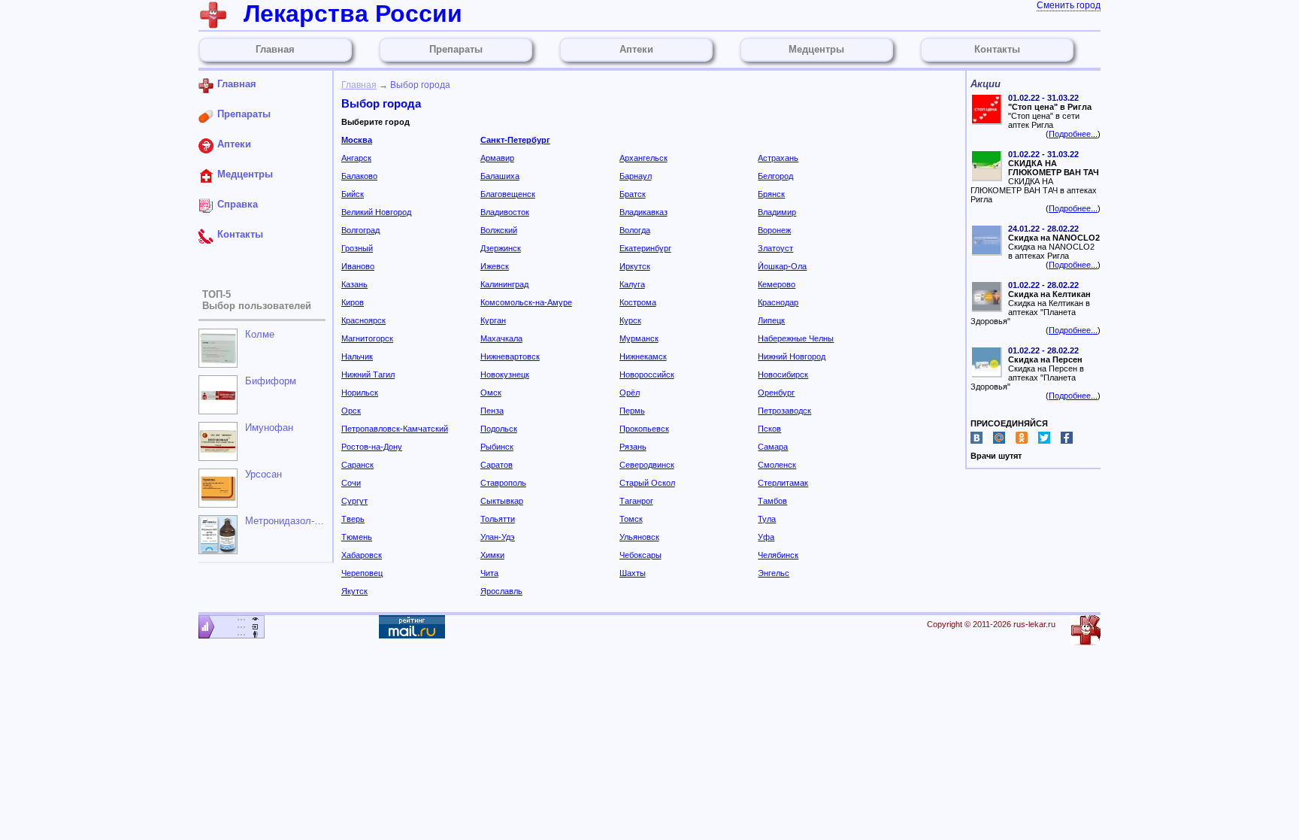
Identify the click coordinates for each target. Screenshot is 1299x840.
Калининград (504, 284)
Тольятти (497, 518)
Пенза (492, 410)
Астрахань (778, 157)
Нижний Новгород (791, 356)
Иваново (357, 266)
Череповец (362, 573)
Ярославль (501, 591)
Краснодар (778, 302)
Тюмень (356, 536)
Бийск (352, 194)
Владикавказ (643, 212)
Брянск (771, 194)
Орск (351, 410)
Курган (493, 320)
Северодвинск (646, 464)
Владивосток (504, 212)
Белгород (775, 175)
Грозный (357, 248)
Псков (769, 428)
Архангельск (643, 157)
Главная (359, 85)
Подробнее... (1073, 133)
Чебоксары (640, 554)
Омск (490, 392)
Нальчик (357, 356)
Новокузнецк (504, 374)
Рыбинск (496, 446)
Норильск (359, 392)
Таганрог (636, 500)
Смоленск (777, 464)
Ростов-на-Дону (371, 446)
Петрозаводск (784, 410)
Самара (773, 446)
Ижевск (494, 266)
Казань (354, 284)
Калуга (632, 284)
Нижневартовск (510, 356)
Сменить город (1069, 5)
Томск (631, 518)
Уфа (766, 536)
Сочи (351, 482)
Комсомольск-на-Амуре (526, 302)
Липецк (771, 320)
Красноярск (363, 320)
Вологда (634, 230)
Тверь (353, 518)
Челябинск (778, 554)
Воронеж (774, 230)
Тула (767, 518)
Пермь (632, 410)
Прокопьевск (644, 428)
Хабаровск (361, 554)
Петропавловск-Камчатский (394, 428)
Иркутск (634, 266)
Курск (630, 320)
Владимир (777, 212)
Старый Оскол (647, 482)
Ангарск (356, 157)
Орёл (629, 392)
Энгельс (773, 573)
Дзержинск (500, 248)
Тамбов (772, 500)
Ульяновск (639, 536)
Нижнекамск (643, 356)
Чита (489, 573)
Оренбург (776, 392)
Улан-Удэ (497, 536)
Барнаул (635, 175)
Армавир (497, 157)
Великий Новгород (376, 212)
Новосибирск (783, 374)
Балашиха (499, 175)
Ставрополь (503, 482)
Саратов (496, 464)
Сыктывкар (501, 500)
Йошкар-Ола (782, 266)
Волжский (498, 230)
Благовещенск (507, 194)
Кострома (637, 302)
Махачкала (501, 338)
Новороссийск (646, 374)
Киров (352, 302)
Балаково (359, 175)
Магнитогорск (367, 338)
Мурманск (639, 338)
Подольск (498, 428)
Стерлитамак (783, 482)
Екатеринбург (645, 248)
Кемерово (776, 284)
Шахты (632, 573)
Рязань (632, 446)
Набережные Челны (796, 338)
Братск (632, 194)
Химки (492, 554)
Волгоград (360, 230)
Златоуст (775, 248)
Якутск (354, 591)
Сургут (354, 500)
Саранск (357, 464)
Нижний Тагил (368, 374)
